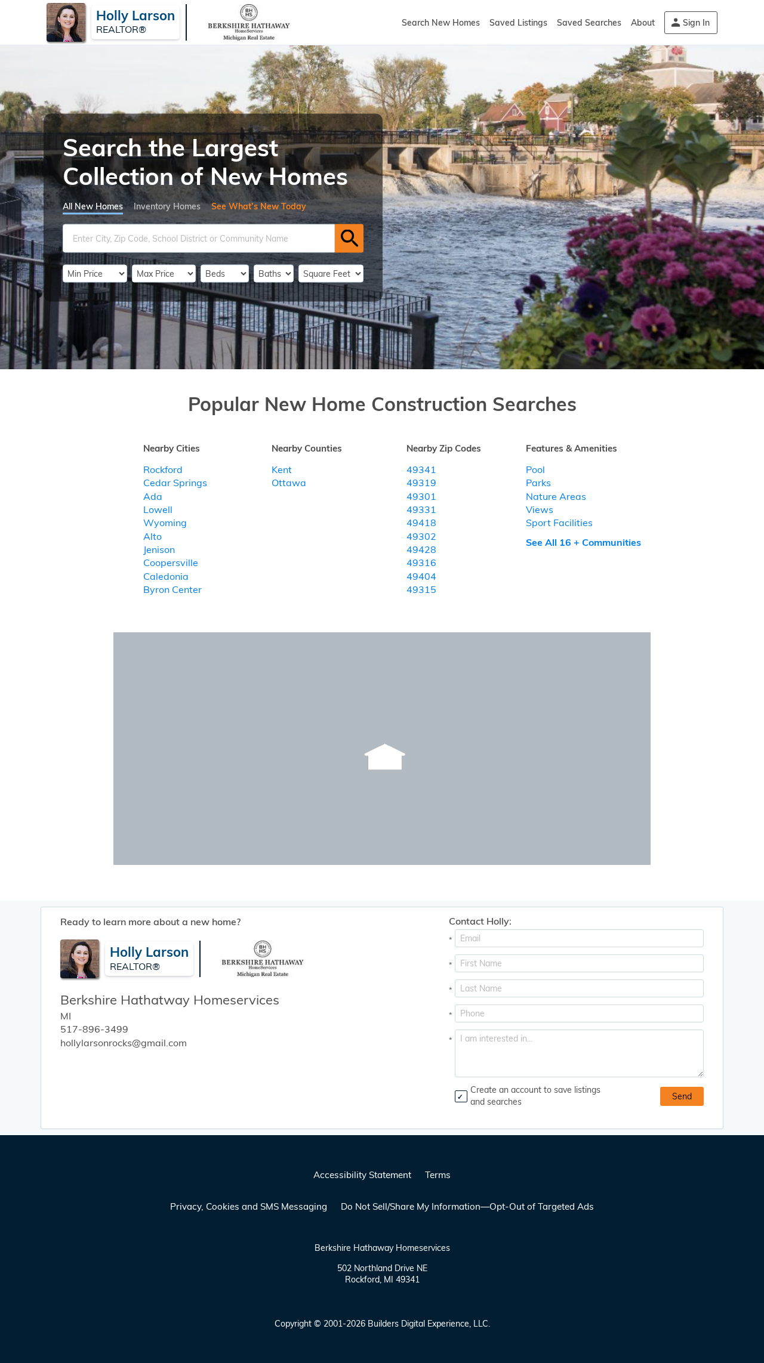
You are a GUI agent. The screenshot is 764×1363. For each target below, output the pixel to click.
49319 (421, 483)
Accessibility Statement (362, 1174)
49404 (421, 576)
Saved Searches (589, 22)
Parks (538, 483)
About (643, 22)
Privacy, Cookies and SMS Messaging (248, 1206)
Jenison (159, 549)
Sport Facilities (559, 522)
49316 (421, 562)
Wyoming (165, 522)
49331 (421, 509)
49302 (421, 536)
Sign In (696, 22)
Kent (282, 469)
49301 (421, 496)
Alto (152, 536)
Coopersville (170, 562)
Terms (438, 1174)
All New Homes (93, 205)
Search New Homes (441, 22)
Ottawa (289, 483)
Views (539, 509)
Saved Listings (518, 22)
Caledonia (166, 576)
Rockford (163, 469)
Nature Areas (556, 496)
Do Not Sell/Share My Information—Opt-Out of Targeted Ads (467, 1206)
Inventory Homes (167, 205)
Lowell (157, 509)
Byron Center (172, 589)
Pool (535, 469)
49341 (421, 469)
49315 (421, 589)
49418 (421, 522)
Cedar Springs (175, 483)
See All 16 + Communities (583, 542)
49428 (421, 549)
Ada (152, 496)
